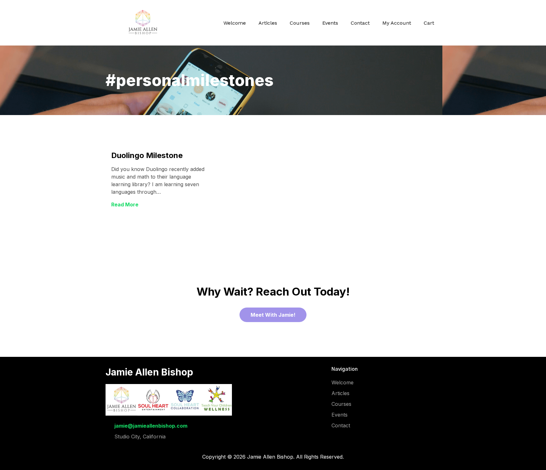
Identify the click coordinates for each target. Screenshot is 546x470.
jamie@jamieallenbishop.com (150, 426)
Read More (124, 204)
